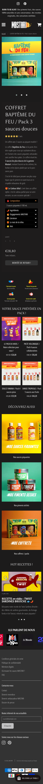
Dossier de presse (8, 702)
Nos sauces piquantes (21, 457)
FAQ (3, 674)
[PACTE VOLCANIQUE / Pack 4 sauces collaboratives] (31, 328)
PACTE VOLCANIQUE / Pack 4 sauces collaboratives (32, 347)
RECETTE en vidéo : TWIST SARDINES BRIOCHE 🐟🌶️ (17, 600)
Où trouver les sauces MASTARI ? (13, 670)
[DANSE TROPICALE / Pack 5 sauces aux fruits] (31, 373)
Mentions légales (8, 666)
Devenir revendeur (8, 694)
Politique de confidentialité (11, 662)
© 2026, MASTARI (9, 761)
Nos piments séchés (21, 505)
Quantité (7, 237)
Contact (4, 690)
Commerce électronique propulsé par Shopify (27, 761)
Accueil (4, 34)
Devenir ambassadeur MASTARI (13, 698)
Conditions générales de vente (12, 658)
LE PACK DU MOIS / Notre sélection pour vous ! (11, 347)
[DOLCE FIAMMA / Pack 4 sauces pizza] (11, 373)
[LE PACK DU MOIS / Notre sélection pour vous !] (11, 328)
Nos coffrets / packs (21, 553)
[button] (16, 95)
